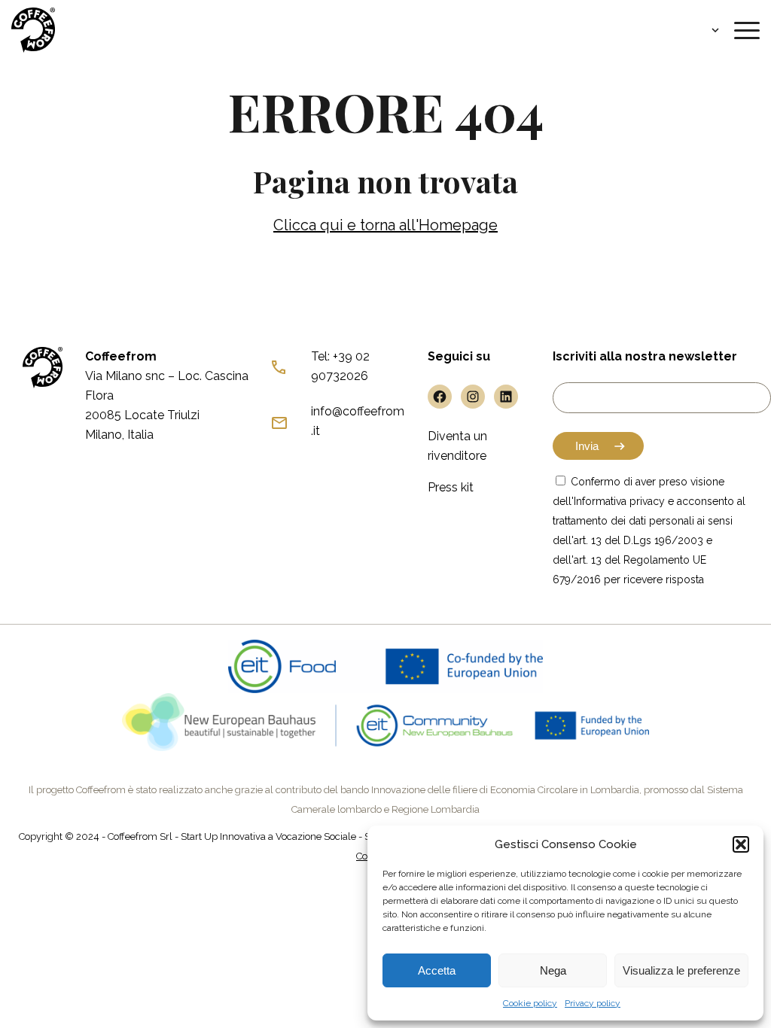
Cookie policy (530, 1003)
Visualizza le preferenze (681, 970)
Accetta (437, 970)
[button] (740, 844)
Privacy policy (592, 1003)
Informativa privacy (619, 501)
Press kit (451, 487)
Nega (553, 970)
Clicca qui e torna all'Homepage (385, 225)
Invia (587, 445)
